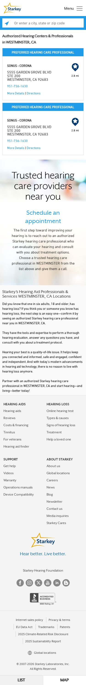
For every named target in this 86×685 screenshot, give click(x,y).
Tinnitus (9, 432)
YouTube (47, 582)
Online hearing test (60, 411)
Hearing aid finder (16, 446)
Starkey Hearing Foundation (43, 570)
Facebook (20, 582)
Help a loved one (59, 439)
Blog (50, 494)
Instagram (29, 582)
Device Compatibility (18, 494)
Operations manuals (18, 487)
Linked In (57, 582)
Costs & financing (15, 425)
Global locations (58, 473)
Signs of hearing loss (61, 425)
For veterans (12, 439)
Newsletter (54, 501)
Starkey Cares (56, 523)
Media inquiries (58, 516)
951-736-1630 (17, 86)
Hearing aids (12, 411)
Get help (9, 466)
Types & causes (58, 418)
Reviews (9, 418)
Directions (34, 93)
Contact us (54, 508)
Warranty (9, 480)
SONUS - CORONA (19, 66)
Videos (8, 473)
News (51, 487)
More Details (15, 93)
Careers (52, 480)
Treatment (54, 432)
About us (53, 466)
